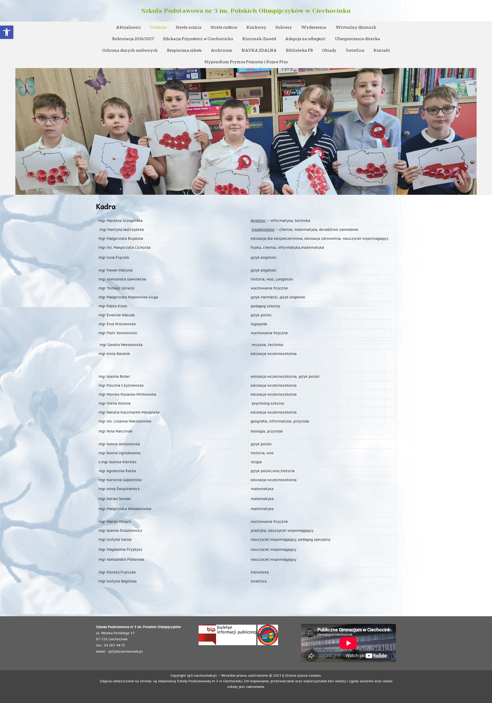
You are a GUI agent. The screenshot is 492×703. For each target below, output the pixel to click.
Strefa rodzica (224, 27)
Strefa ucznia (188, 27)
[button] (6, 32)
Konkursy (256, 27)
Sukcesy (283, 27)
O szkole (158, 27)
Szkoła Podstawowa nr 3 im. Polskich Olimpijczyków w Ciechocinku (246, 10)
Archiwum (221, 50)
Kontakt (382, 50)
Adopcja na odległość (305, 39)
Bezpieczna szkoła (184, 50)
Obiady (329, 50)
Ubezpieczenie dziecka (357, 39)
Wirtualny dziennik (355, 27)
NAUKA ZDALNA (259, 50)
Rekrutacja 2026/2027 (133, 39)
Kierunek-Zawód (259, 39)
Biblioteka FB (299, 50)
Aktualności (128, 27)
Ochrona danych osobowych (130, 50)
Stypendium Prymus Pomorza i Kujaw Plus (246, 62)
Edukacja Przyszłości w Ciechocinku (198, 39)
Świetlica (355, 50)
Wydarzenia (313, 27)
